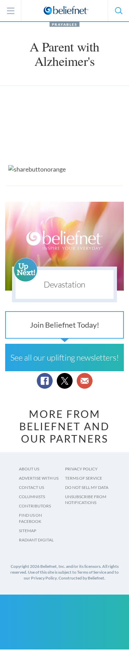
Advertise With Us (38, 478)
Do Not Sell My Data (86, 487)
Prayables (64, 24)
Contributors (35, 505)
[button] (118, 10)
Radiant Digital (36, 539)
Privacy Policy (81, 468)
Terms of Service (83, 478)
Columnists (32, 496)
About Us (29, 468)
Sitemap (27, 530)
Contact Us (31, 487)
